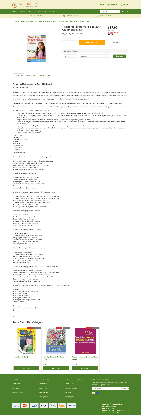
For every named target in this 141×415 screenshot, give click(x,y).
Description (19, 76)
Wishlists (101, 5)
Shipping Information (19, 392)
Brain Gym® (69, 397)
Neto (118, 412)
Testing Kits (69, 384)
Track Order (16, 388)
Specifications (30, 76)
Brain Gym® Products (28, 21)
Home (15, 12)
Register (114, 5)
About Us (31, 12)
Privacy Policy (43, 388)
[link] (97, 393)
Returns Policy (43, 392)
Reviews (42, 76)
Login (108, 5)
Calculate (120, 56)
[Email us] (93, 393)
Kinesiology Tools (71, 388)
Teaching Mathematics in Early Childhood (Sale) (73, 21)
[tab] (18, 75)
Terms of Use (43, 384)
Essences (68, 392)
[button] (118, 42)
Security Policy (43, 397)
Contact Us (53, 12)
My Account (16, 384)
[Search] (101, 11)
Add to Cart (93, 42)
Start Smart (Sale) (21, 357)
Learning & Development (46, 21)
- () (125, 12)
